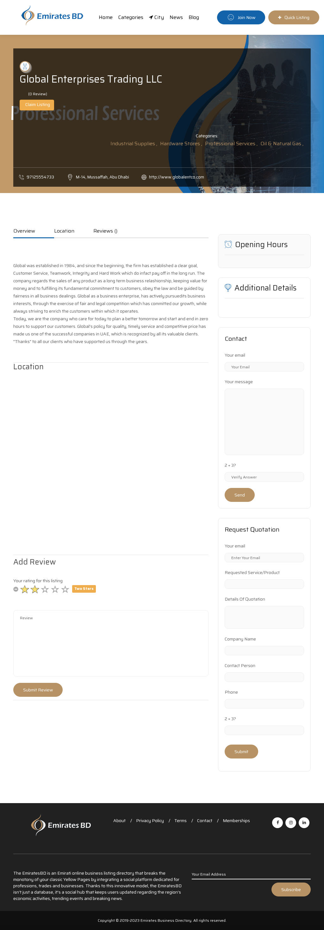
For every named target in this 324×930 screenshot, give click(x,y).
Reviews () (105, 231)
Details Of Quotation (245, 599)
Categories (130, 17)
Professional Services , (231, 143)
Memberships (236, 820)
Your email (235, 355)
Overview (24, 231)
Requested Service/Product (252, 572)
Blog (194, 17)
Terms (180, 820)
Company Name (240, 638)
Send (239, 494)
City (158, 17)
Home (106, 17)
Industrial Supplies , (133, 143)
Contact (204, 820)
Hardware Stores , (181, 143)
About (119, 820)
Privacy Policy (150, 820)
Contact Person (240, 665)
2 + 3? (230, 465)
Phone (231, 692)
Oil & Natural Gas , (281, 143)
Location (64, 231)
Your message (239, 381)
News (176, 17)
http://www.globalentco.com (176, 177)
